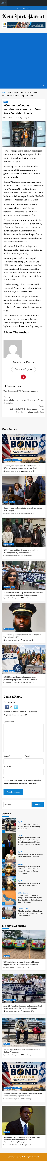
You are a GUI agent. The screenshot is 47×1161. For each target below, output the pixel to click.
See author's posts (23, 369)
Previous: (23, 400)
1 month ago (26, 1011)
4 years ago (23, 118)
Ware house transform (30, 391)
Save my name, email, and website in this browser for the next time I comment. (22, 782)
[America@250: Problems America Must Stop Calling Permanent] (9, 825)
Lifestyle (7, 586)
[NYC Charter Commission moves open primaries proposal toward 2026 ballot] (23, 659)
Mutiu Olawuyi (10, 967)
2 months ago (27, 471)
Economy (7, 460)
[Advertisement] (23, 57)
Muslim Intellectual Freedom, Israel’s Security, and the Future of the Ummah (30, 913)
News (14, 460)
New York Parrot (11, 118)
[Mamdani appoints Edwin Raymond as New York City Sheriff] (23, 617)
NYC (5, 102)
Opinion (20, 822)
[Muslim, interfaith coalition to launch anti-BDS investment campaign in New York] (23, 448)
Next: (27, 409)
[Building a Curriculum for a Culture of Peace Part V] (9, 883)
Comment (9, 722)
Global (20, 893)
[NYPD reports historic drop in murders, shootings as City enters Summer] (23, 532)
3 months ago (27, 555)
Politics (11, 502)
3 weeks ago (21, 967)
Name (7, 756)
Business (7, 1000)
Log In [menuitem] (3, 3)
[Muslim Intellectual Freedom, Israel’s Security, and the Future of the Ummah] (9, 912)
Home (4, 92)
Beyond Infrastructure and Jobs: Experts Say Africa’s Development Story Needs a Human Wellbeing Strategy (22, 1140)
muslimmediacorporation (13, 471)
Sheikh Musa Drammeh (13, 640)
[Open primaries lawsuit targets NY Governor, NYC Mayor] (23, 490)
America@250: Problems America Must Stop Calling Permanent (29, 827)
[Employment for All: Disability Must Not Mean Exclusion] (9, 854)
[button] (7, 707)
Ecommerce (12, 391)
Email (28, 756)
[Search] (42, 85)
